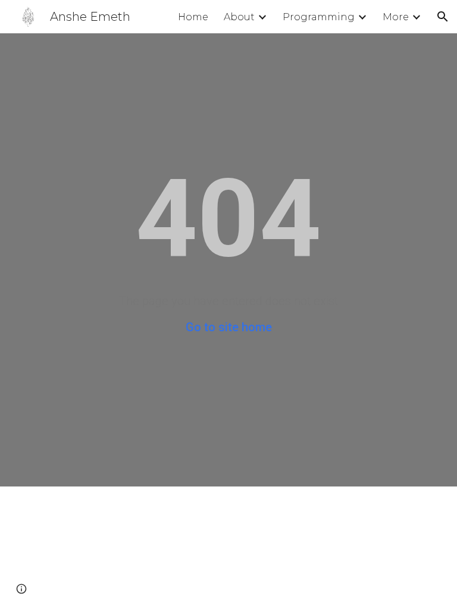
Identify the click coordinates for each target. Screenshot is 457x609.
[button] (442, 16)
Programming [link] (319, 17)
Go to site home (229, 327)
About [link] (239, 17)
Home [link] (193, 17)
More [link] (396, 17)
